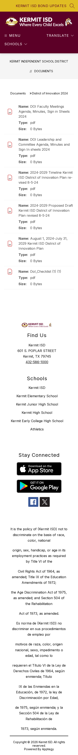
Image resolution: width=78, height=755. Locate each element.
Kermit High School (37, 412)
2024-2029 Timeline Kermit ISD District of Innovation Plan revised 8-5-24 (46, 177)
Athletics (37, 429)
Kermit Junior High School (37, 404)
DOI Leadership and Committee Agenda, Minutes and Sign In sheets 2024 (44, 144)
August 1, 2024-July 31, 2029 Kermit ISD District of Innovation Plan (43, 243)
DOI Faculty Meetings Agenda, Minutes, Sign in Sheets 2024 (44, 111)
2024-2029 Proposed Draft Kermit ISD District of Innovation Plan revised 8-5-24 (46, 210)
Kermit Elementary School (37, 396)
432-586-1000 (37, 362)
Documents (43, 71)
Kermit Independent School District (39, 61)
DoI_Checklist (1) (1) (45, 271)
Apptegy (48, 749)
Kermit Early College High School (37, 421)
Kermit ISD (36, 388)
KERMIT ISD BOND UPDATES (41, 6)
